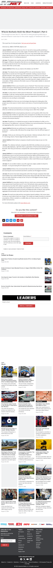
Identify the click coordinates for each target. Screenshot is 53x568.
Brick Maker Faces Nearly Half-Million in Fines (43, 404)
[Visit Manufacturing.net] (42, 524)
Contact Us (9, 562)
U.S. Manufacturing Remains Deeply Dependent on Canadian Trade (43, 503)
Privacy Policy (23, 562)
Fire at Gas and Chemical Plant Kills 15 (42, 429)
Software (21, 401)
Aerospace (4, 376)
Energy (4, 499)
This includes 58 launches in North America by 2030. (8, 432)
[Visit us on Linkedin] (31, 559)
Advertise (16, 562)
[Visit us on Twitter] (24, 559)
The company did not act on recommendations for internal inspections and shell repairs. (8, 458)
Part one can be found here (28, 43)
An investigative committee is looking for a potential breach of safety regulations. (43, 433)
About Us (3, 562)
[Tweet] (14, 220)
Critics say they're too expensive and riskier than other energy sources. (7, 508)
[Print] (3, 220)
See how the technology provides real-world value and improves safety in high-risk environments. (26, 509)
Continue (28, 243)
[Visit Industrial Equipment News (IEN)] (19, 524)
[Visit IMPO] (26, 524)
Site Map (27, 563)
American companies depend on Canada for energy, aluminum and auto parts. (44, 508)
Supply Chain (40, 499)
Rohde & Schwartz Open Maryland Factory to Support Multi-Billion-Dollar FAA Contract (22, 268)
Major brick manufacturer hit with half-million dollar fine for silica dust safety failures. (43, 409)
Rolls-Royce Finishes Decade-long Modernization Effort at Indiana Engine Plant (21, 259)
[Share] (7, 220)
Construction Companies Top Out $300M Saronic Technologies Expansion (26, 453)
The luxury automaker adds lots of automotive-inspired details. (43, 457)
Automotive (5, 426)
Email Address (27, 236)
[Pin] (18, 220)
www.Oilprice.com (25, 203)
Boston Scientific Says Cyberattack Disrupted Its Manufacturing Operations (21, 286)
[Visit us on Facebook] (21, 559)
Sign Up (5, 545)
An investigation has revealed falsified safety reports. (43, 482)
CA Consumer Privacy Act (45, 562)
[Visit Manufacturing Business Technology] (49, 524)
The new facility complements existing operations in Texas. (26, 384)
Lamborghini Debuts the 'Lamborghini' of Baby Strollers (42, 453)
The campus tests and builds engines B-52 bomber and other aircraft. (9, 385)
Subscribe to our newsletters (26, 215)
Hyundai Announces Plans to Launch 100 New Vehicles (9, 429)
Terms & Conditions (33, 562)
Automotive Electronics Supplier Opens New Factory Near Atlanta (26, 478)
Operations (5, 401)
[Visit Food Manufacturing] (11, 524)
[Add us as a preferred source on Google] (21, 220)
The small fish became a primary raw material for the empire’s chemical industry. (8, 410)
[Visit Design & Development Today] (4, 524)
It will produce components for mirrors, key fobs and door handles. (26, 483)
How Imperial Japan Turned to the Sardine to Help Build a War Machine (20, 277)
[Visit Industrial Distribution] (34, 524)
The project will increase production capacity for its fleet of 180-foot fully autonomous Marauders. (26, 458)
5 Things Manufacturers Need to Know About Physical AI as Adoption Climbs (26, 504)
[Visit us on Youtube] (27, 559)
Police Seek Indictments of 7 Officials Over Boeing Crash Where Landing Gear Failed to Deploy (43, 478)
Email (2, 538)
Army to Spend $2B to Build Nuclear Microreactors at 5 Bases (8, 503)
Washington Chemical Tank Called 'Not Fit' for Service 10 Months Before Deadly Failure (8, 453)
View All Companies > (26, 306)
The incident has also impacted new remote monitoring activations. (26, 410)
